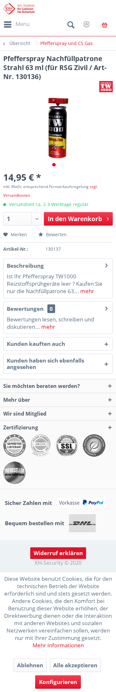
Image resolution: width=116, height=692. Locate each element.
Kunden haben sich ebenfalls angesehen (45, 364)
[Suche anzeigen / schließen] (71, 26)
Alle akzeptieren (75, 665)
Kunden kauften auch (36, 343)
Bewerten (56, 234)
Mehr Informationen (58, 645)
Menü (22, 24)
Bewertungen (25, 308)
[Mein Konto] (86, 24)
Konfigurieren (58, 682)
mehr (86, 291)
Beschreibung (25, 265)
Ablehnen (30, 665)
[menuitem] (15, 24)
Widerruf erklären (58, 553)
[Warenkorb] (104, 25)
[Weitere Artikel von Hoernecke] (106, 86)
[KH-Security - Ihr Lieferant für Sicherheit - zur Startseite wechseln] (19, 8)
